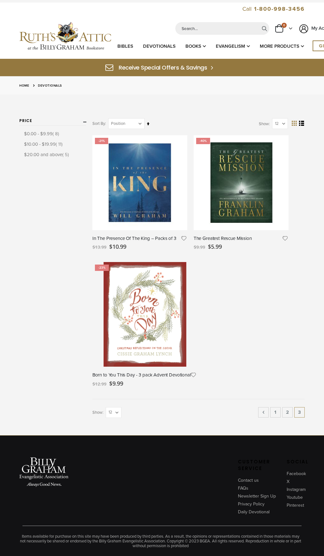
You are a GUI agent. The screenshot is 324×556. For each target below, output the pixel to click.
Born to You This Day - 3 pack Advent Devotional (141, 375)
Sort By (98, 123)
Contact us (248, 480)
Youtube (295, 497)
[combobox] (222, 28)
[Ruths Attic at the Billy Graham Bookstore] (65, 37)
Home (24, 85)
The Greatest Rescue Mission (223, 238)
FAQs (243, 488)
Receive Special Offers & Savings (163, 67)
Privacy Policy (251, 504)
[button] (183, 238)
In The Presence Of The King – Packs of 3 (134, 238)
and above (47, 154)
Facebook (296, 473)
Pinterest (295, 505)
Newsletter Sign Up (257, 496)
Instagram (296, 489)
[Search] (264, 28)
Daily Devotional (254, 512)
